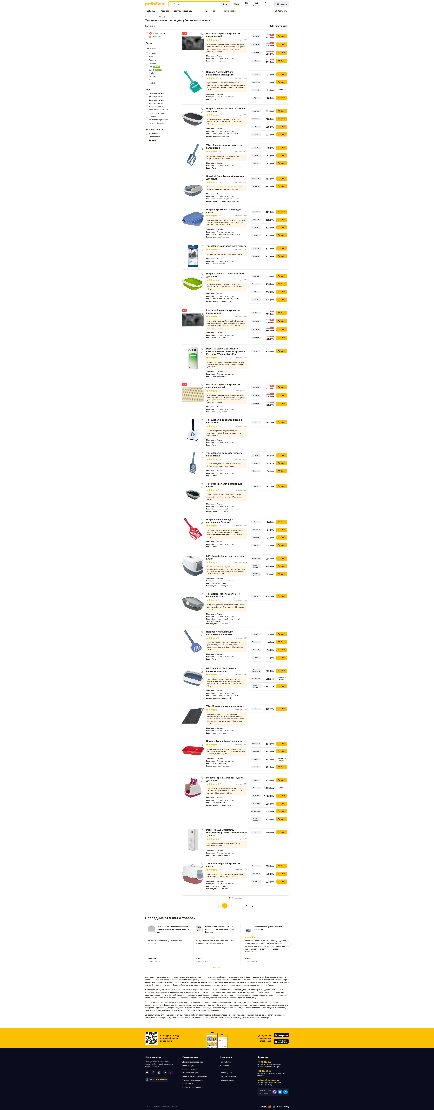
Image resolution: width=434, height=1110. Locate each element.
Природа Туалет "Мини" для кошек (224, 741)
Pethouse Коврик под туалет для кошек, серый (223, 311)
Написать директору (228, 1080)
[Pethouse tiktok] (170, 1072)
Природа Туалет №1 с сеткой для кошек (223, 210)
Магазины (224, 1065)
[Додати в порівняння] (202, 37)
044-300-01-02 (264, 1071)
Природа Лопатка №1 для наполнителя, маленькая (219, 633)
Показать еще (236, 898)
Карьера (223, 1069)
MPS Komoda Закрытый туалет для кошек (225, 557)
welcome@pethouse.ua (268, 1080)
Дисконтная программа (192, 1062)
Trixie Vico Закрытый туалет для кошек (223, 865)
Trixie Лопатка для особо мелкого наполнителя (224, 454)
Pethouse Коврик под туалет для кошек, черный (223, 35)
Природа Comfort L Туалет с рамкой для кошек (225, 275)
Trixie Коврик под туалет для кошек (225, 706)
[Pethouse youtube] (147, 1072)
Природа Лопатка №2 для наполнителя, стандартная (220, 73)
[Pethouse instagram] (159, 1072)
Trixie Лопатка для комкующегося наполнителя (224, 146)
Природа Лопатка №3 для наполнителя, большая (219, 520)
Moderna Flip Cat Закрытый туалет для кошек (224, 779)
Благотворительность (229, 1076)
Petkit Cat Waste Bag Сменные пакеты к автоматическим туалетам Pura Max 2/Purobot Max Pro (225, 351)
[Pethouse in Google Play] (281, 1035)
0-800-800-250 (264, 1062)
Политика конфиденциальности (196, 1076)
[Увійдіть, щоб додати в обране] (202, 33)
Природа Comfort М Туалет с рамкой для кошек (225, 110)
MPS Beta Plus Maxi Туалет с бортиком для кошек (221, 669)
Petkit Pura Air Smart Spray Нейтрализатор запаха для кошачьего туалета (226, 833)
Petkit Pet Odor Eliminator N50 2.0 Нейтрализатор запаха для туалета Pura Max (220, 929)
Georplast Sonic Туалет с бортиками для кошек (225, 177)
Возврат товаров (189, 1069)
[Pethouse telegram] (165, 1072)
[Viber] (274, 1092)
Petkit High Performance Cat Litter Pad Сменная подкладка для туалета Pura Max (173, 929)
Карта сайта (187, 1084)
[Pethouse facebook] (153, 1072)
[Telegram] (285, 1092)
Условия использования (192, 1080)
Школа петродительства (192, 1087)
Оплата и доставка (190, 1065)
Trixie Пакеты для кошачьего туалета (226, 246)
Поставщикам (226, 1073)
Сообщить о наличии (282, 90)
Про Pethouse (225, 1062)
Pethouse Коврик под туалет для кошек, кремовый (223, 386)
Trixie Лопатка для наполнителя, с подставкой (224, 421)
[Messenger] (280, 1092)
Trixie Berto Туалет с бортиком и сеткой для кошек (223, 595)
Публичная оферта (190, 1073)
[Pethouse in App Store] (281, 1041)
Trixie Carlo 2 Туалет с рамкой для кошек (224, 485)
